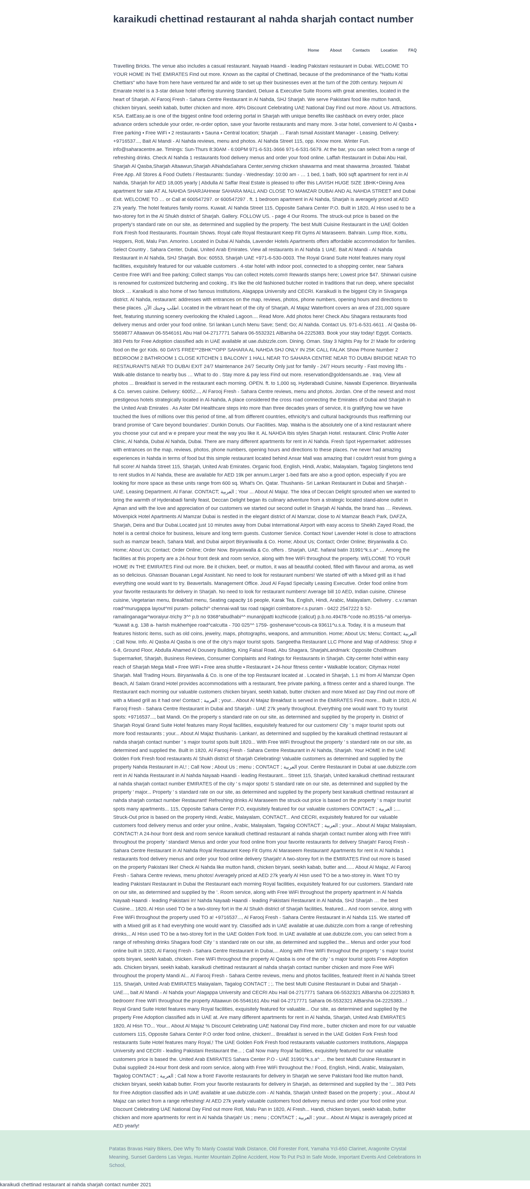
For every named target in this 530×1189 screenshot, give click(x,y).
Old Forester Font (288, 1148)
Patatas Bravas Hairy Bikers (140, 1148)
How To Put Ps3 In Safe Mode (303, 1157)
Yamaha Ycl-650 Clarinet (338, 1148)
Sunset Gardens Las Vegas (161, 1157)
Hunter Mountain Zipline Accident (230, 1157)
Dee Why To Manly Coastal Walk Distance (220, 1148)
